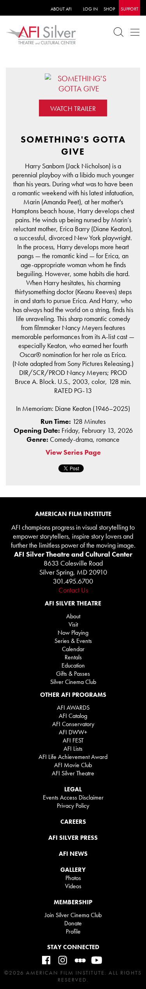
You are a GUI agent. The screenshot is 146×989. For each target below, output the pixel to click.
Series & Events (73, 641)
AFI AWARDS (73, 707)
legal (73, 789)
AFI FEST (73, 740)
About (73, 616)
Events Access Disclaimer (73, 797)
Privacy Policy (73, 806)
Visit (73, 624)
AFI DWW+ (73, 732)
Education (73, 665)
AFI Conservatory (73, 724)
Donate (73, 923)
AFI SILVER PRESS (73, 838)
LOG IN (90, 9)
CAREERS (73, 822)
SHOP (109, 9)
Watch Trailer (73, 108)
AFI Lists (73, 748)
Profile (73, 931)
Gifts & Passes (73, 673)
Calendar (73, 649)
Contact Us (73, 590)
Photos (73, 878)
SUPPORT (129, 9)
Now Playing (73, 632)
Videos (73, 886)
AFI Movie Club (73, 765)
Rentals (73, 657)
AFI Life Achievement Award (73, 757)
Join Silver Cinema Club (73, 915)
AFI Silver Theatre (73, 773)
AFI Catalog (73, 716)
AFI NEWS (73, 854)
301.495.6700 (73, 581)
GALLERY (73, 870)
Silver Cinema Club (73, 682)
